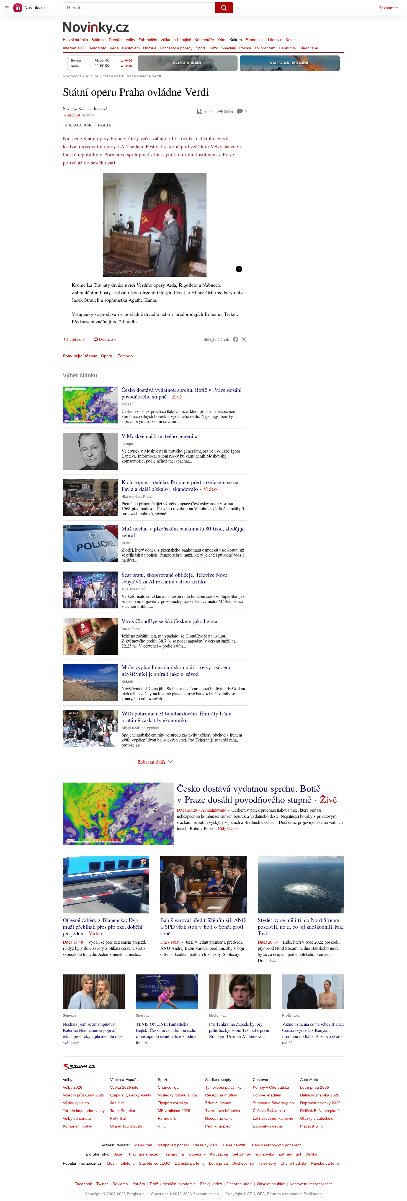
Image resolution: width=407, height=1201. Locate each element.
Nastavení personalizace (311, 1184)
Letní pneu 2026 (314, 1087)
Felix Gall (118, 1118)
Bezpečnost (131, 629)
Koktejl (291, 39)
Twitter (102, 1184)
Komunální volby (77, 1126)
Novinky (69, 108)
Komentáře (204, 39)
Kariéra (138, 1184)
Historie (149, 48)
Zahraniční (147, 39)
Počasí (245, 48)
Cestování (131, 48)
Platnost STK (311, 1126)
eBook (208, 111)
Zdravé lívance (218, 1103)
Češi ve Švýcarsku (269, 1110)
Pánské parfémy (325, 1163)
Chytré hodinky (293, 1163)
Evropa (127, 444)
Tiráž (154, 1184)
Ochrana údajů (239, 1184)
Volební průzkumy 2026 (83, 1095)
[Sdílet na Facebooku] (235, 339)
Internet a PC (74, 48)
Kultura (236, 39)
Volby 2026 (72, 1087)
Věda (114, 48)
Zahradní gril (290, 1154)
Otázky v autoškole (316, 1118)
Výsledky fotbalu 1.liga (177, 1095)
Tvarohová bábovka (222, 1110)
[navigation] (6, 7)
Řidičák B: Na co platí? (320, 1110)
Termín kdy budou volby (84, 1110)
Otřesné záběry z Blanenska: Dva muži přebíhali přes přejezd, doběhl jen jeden (103, 926)
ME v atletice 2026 (174, 1110)
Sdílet (228, 111)
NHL (162, 1126)
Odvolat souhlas (271, 1184)
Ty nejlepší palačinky (223, 1087)
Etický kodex (211, 1184)
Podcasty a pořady (176, 48)
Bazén (119, 1154)
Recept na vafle (219, 1118)
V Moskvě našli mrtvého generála (159, 436)
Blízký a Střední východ (140, 728)
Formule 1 (167, 1118)
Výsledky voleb (76, 1103)
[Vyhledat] (224, 7)
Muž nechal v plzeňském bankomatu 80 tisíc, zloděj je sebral (183, 532)
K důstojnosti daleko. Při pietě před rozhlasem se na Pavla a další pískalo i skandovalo (180, 485)
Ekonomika (255, 39)
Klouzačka (219, 1154)
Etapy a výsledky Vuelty (130, 1095)
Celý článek (228, 828)
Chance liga (168, 1087)
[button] (155, 225)
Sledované (309, 48)
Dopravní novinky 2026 (320, 1103)
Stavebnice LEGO (154, 1163)
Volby (130, 39)
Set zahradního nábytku (253, 1154)
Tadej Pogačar (122, 1110)
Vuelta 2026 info (124, 1087)
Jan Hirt (117, 1103)
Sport (200, 48)
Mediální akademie (179, 1184)
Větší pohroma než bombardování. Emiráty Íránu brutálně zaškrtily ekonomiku (176, 717)
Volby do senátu (77, 1118)
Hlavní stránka (75, 39)
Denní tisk (287, 48)
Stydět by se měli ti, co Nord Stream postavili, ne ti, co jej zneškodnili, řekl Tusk (301, 926)
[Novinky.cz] (96, 28)
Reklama (120, 1184)
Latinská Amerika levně (273, 1118)
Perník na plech (219, 1126)
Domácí (115, 39)
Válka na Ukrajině (176, 39)
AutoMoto (97, 48)
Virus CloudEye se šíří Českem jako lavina (169, 621)
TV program (264, 48)
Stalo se (98, 39)
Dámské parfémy (190, 1163)
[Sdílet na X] (244, 339)
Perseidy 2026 (205, 1145)
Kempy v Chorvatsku (271, 1087)
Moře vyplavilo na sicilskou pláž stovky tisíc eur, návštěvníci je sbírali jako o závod (177, 670)
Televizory (267, 1163)
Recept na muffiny (221, 1095)
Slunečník (196, 1154)
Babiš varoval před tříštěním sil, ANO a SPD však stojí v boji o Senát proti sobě (203, 926)
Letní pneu (218, 1163)
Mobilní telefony (121, 1163)
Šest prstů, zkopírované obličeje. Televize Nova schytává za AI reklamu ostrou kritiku (175, 578)
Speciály (228, 48)
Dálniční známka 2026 (319, 1095)
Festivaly (125, 356)
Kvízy (213, 48)
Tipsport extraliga (173, 1103)
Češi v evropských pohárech (277, 1145)
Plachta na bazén (144, 1154)
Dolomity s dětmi (267, 1126)
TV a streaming (133, 589)
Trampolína (174, 1154)
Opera (106, 356)
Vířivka (311, 1154)
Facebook (83, 1184)
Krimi (221, 39)
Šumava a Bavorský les (273, 1103)
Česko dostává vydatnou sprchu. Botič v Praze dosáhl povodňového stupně (182, 393)
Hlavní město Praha (137, 497)
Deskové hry (243, 1163)
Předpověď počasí (173, 1145)
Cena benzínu (235, 1145)
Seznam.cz (388, 8)
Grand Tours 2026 (126, 1126)
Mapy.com (143, 1145)
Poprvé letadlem (267, 1095)
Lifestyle (275, 39)
